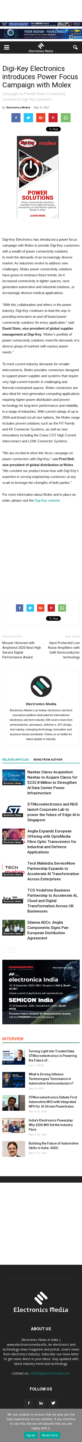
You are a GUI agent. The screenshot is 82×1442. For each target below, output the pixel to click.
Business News (13, 783)
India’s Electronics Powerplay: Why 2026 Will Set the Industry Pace (51, 1125)
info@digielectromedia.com (50, 1373)
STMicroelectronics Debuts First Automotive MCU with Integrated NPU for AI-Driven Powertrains (53, 1101)
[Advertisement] (41, 550)
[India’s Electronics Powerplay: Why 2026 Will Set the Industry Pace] (13, 1126)
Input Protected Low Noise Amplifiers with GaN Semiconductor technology (64, 650)
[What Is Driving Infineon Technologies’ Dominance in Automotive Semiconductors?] (13, 1080)
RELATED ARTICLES (15, 759)
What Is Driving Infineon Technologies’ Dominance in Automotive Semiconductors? (51, 1078)
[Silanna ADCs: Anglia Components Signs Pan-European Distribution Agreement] (13, 928)
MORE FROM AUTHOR (47, 759)
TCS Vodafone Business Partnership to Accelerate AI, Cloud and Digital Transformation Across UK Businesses (52, 900)
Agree (30, 1435)
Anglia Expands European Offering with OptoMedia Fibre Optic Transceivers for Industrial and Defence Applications (51, 841)
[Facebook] (28, 1403)
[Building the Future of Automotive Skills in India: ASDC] (13, 1149)
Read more (50, 1435)
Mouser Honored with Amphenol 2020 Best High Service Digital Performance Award (21, 650)
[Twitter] (53, 1403)
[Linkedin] (41, 1403)
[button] (75, 47)
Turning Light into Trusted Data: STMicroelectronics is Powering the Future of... (53, 1055)
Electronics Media (18, 107)
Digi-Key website (47, 500)
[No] (76, 1425)
